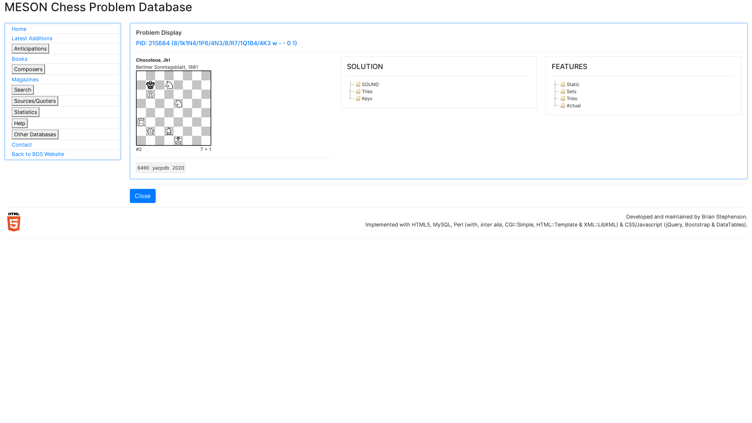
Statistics (25, 112)
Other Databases (35, 134)
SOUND (370, 84)
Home (19, 29)
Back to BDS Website (38, 154)
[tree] (439, 91)
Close (143, 195)
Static (573, 84)
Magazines (25, 79)
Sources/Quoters (35, 101)
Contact (22, 145)
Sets (571, 91)
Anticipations (30, 49)
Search (22, 90)
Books (19, 59)
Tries (367, 91)
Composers (28, 69)
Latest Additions (32, 38)
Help (19, 123)
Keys (367, 98)
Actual (574, 105)
